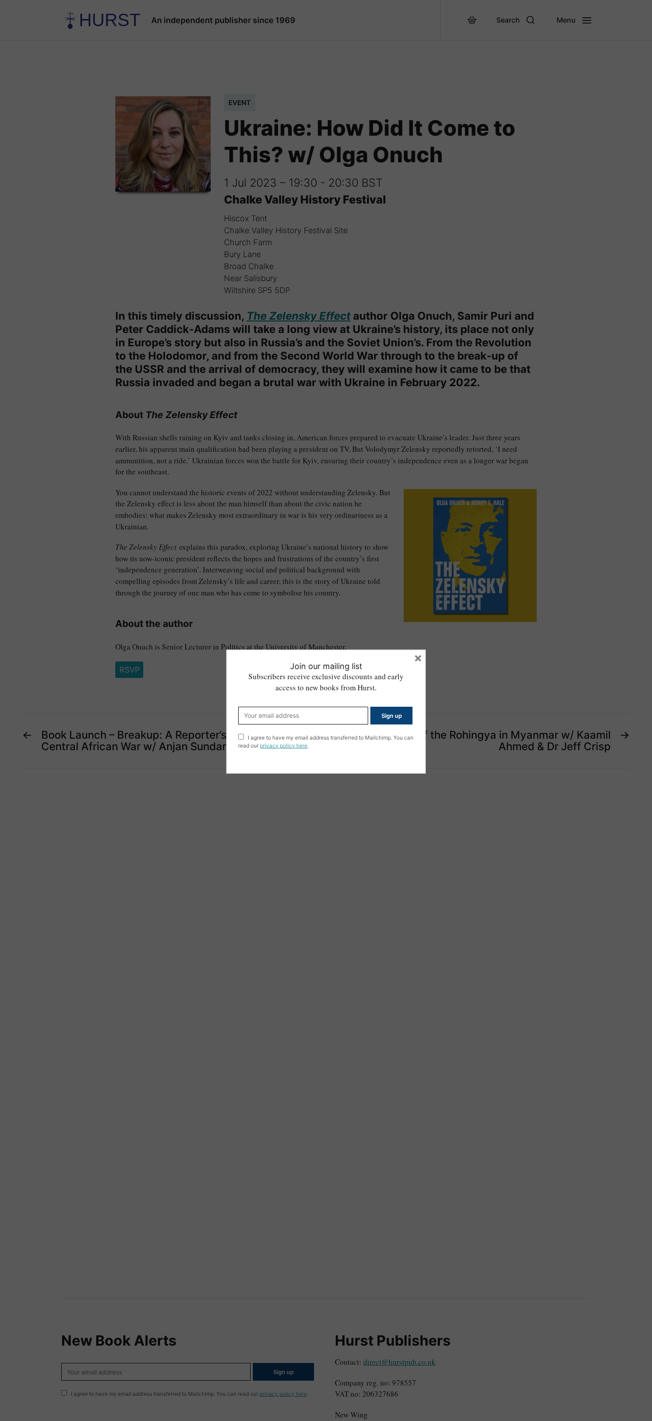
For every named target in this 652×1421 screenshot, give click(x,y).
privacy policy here (283, 745)
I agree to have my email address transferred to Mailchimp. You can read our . (325, 741)
